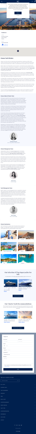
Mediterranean (21, 164)
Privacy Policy (7, 366)
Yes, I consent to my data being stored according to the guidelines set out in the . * (18, 366)
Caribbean (9, 165)
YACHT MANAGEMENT (4, 390)
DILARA (20, 320)
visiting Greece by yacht (12, 89)
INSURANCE (3, 393)
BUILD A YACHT (3, 399)
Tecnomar (24, 287)
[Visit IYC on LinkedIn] (19, 425)
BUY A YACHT (3, 384)
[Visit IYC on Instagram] (21, 425)
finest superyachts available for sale (19, 276)
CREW (2, 396)
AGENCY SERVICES (4, 405)
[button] (32, 285)
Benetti (9, 319)
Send (18, 369)
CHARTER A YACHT (4, 387)
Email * (4, 343)
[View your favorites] (32, 1)
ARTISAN (5, 320)
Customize (18, 15)
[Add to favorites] (16, 280)
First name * (5, 339)
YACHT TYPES (3, 408)
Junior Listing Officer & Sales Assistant (13, 142)
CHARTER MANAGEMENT (5, 402)
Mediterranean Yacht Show (6, 85)
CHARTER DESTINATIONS (5, 411)
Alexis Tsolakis (13, 215)
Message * (5, 356)
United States (3, 165)
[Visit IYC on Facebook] (14, 425)
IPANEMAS (20, 288)
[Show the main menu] (2, 1)
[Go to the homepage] (18, 1)
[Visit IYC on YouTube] (17, 425)
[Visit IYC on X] (16, 425)
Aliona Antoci (13, 180)
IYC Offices (4, 3)
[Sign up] (17, 380)
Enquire (5, 291)
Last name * (20, 339)
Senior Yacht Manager (13, 216)
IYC (1, 3)
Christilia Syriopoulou (13, 141)
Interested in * (5, 352)
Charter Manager (13, 181)
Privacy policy (18, 428)
